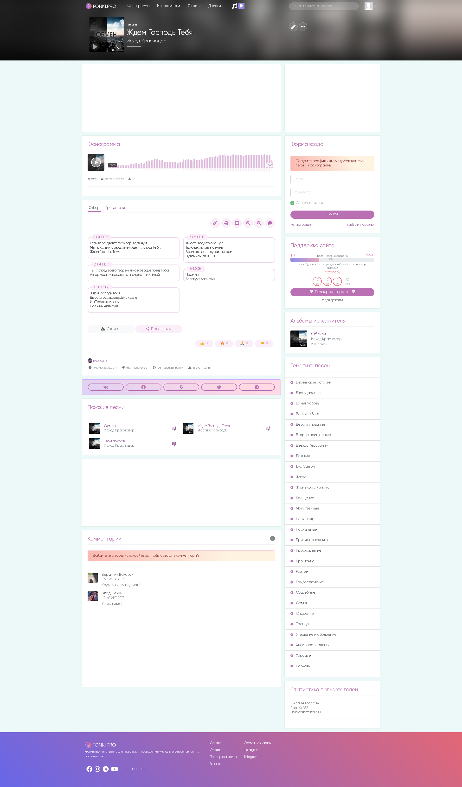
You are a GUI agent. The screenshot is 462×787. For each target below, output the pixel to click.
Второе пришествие (313, 435)
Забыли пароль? (360, 224)
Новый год (304, 519)
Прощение (305, 561)
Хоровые (303, 655)
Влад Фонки (100, 361)
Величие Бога (307, 414)
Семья (301, 603)
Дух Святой (305, 466)
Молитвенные (307, 508)
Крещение (305, 498)
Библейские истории (313, 382)
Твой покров (114, 441)
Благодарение (308, 393)
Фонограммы (138, 6)
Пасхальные (306, 529)
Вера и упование (310, 424)
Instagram (251, 750)
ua (134, 769)
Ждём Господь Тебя (214, 426)
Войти (332, 214)
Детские (303, 456)
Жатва (301, 477)
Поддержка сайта (223, 757)
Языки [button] (193, 6)
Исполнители (168, 6)
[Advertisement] (181, 98)
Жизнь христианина (312, 487)
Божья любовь (307, 403)
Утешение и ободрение (316, 634)
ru (126, 769)
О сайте (216, 750)
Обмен (110, 426)
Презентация (116, 208)
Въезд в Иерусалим (312, 445)
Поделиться (161, 329)
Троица (302, 624)
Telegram (251, 757)
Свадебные (305, 592)
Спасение (305, 613)
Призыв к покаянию (312, 540)
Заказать (216, 764)
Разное (302, 571)
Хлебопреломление (313, 645)
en (143, 769)
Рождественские (310, 582)
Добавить (216, 6)
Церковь (303, 666)
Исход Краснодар (147, 41)
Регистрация (301, 224)
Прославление (308, 550)
